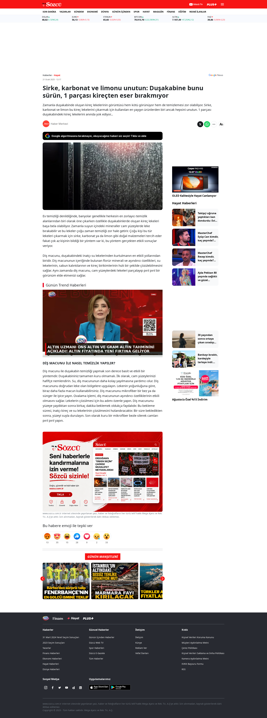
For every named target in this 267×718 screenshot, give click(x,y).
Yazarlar (47, 647)
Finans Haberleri (51, 653)
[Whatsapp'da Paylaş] (207, 124)
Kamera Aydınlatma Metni (195, 658)
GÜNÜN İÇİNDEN (121, 11)
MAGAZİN (158, 11)
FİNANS (171, 11)
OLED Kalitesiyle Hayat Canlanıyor (194, 195)
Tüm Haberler (96, 658)
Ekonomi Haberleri (52, 658)
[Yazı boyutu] (221, 124)
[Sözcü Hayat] (73, 618)
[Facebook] (53, 688)
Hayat (57, 75)
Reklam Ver (141, 647)
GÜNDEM (79, 11)
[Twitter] (60, 688)
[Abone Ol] (215, 75)
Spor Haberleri (96, 647)
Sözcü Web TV (96, 642)
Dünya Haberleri (51, 669)
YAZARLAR (65, 11)
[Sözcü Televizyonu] (46, 618)
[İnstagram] (46, 688)
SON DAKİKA (49, 11)
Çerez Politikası (189, 647)
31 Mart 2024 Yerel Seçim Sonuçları (61, 637)
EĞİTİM (182, 11)
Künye (138, 642)
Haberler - (48, 75)
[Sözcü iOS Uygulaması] (99, 687)
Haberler (48, 629)
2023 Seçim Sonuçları (54, 642)
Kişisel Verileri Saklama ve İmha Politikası (203, 653)
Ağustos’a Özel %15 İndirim (190, 399)
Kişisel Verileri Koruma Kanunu (198, 637)
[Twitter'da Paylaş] (200, 124)
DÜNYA (105, 11)
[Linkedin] (80, 688)
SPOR (136, 11)
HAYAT (146, 11)
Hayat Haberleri (184, 203)
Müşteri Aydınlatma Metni (195, 642)
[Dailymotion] (73, 688)
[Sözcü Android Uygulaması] (120, 687)
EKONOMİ (92, 11)
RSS (184, 669)
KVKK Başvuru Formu (192, 663)
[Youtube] (67, 688)
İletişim (139, 637)
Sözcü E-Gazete (97, 653)
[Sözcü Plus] (88, 618)
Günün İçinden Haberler (101, 637)
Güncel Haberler (99, 629)
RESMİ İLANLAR (197, 11)
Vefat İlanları (142, 653)
